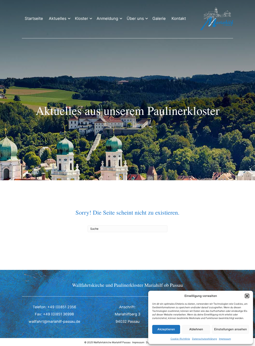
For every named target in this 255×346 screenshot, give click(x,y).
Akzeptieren (166, 329)
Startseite (34, 18)
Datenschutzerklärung (204, 338)
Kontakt (179, 18)
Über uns (135, 18)
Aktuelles (57, 18)
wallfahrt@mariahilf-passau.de (54, 321)
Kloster (81, 18)
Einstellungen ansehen (230, 329)
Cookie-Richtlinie (180, 338)
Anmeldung (107, 18)
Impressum (225, 338)
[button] (247, 296)
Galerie (159, 18)
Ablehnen (196, 329)
